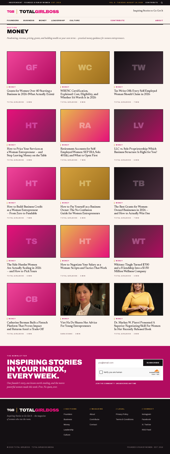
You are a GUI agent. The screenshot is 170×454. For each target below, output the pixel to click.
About (159, 20)
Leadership (58, 20)
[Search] (161, 2)
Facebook (146, 419)
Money (43, 20)
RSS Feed (146, 430)
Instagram (146, 414)
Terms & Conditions (124, 419)
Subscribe (153, 363)
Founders (13, 20)
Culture (75, 20)
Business (29, 20)
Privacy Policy (122, 414)
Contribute (151, 2)
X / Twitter (146, 425)
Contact (93, 425)
